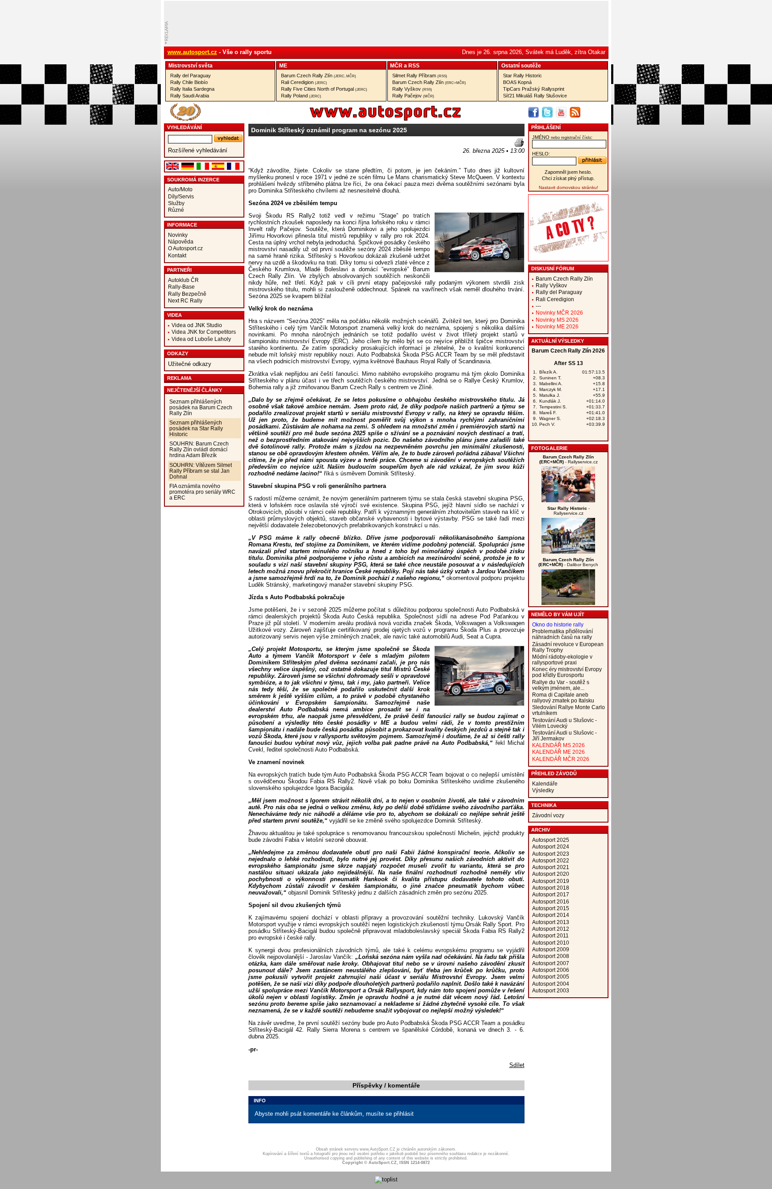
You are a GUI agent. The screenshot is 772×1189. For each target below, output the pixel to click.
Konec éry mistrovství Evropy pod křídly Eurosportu (567, 672)
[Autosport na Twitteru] (547, 112)
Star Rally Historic (522, 75)
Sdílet (516, 1065)
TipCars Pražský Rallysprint (533, 89)
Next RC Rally (185, 300)
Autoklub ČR (183, 280)
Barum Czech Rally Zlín (318, 75)
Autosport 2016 (550, 901)
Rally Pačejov (413, 95)
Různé (176, 210)
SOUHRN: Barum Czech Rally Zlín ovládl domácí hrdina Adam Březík (199, 449)
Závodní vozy (548, 815)
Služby (176, 203)
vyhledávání (184, 127)
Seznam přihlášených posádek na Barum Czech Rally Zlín (200, 407)
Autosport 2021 (550, 867)
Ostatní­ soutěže (521, 65)
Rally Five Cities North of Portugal (324, 89)
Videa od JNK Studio (197, 325)
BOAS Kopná (517, 82)
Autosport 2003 (550, 990)
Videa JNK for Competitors (204, 332)
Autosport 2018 (550, 888)
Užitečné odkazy (189, 364)
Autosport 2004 (550, 984)
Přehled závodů (554, 773)
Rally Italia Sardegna (192, 89)
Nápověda (180, 241)
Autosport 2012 (550, 929)
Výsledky (543, 790)
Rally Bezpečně (187, 294)
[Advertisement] (300, 152)
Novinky (178, 235)
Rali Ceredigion (304, 82)
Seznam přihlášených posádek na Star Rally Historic (196, 428)
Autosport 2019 (550, 881)
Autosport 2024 (550, 846)
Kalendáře (545, 783)
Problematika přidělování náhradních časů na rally (562, 634)
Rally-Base (181, 287)
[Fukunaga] (568, 603)
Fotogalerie (549, 448)
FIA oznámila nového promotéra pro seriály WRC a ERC (202, 491)
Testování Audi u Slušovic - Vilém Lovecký (564, 723)
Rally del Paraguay (190, 75)
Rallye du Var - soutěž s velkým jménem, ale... (560, 685)
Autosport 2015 (550, 908)
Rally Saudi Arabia (189, 95)
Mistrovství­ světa (190, 65)
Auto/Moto (180, 189)
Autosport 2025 (550, 840)
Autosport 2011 (550, 935)
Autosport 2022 (550, 860)
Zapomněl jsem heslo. (568, 172)
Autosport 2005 (550, 976)
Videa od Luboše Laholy (201, 339)
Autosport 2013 (550, 922)
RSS (414, 65)
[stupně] (568, 551)
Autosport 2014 (550, 915)
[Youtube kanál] (561, 112)
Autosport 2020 (550, 874)
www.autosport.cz (192, 52)
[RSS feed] (575, 112)
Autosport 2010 (550, 942)
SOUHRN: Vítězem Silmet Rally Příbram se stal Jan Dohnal (200, 470)
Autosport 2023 (550, 854)
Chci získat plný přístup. (568, 178)
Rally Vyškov (412, 89)
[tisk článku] (519, 143)
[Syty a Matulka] (568, 500)
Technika (544, 805)
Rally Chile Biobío (189, 82)
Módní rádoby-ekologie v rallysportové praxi (562, 659)
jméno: (562, 137)
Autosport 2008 (550, 956)
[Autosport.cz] (360, 119)
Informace (182, 224)
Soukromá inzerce (193, 179)
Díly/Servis (181, 196)
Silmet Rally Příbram (419, 75)
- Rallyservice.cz (568, 459)
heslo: (541, 153)
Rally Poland (301, 95)
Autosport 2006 (550, 970)
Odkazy (177, 353)
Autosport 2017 (550, 894)
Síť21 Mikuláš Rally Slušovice (535, 95)
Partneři (179, 270)
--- (538, 306)
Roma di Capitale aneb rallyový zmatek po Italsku (563, 697)
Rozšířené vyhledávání (197, 150)
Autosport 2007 (550, 963)
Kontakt (177, 255)
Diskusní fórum (552, 268)
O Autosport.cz (185, 248)
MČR (396, 65)
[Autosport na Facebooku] (533, 112)
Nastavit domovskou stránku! (568, 187)
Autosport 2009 (550, 949)
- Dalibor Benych (568, 562)
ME (283, 65)
